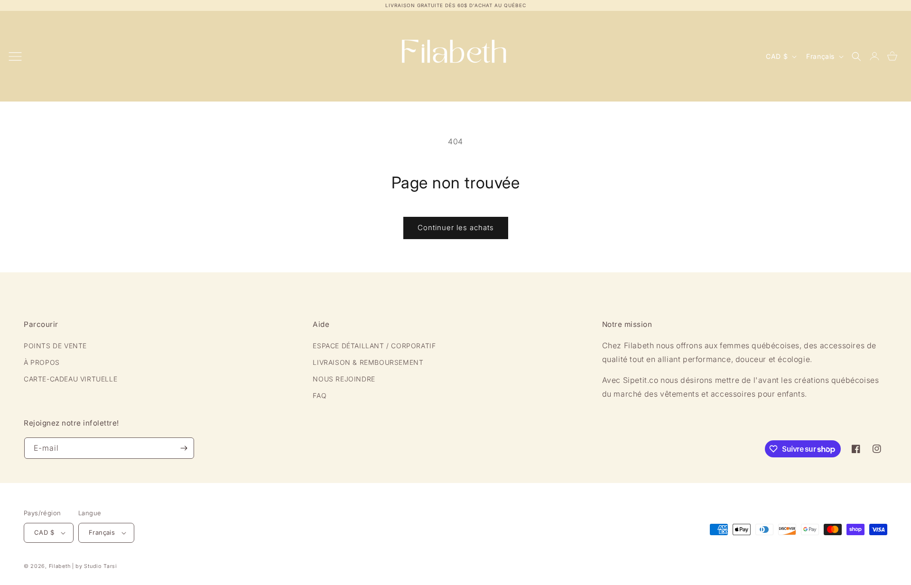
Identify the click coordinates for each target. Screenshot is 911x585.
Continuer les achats (456, 227)
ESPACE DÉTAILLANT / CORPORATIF (374, 346)
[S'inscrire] (183, 448)
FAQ (319, 395)
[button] (856, 56)
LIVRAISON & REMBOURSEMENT (368, 362)
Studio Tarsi (100, 566)
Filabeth (60, 566)
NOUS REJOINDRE (344, 379)
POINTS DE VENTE (55, 346)
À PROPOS (42, 362)
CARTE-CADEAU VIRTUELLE (70, 379)
